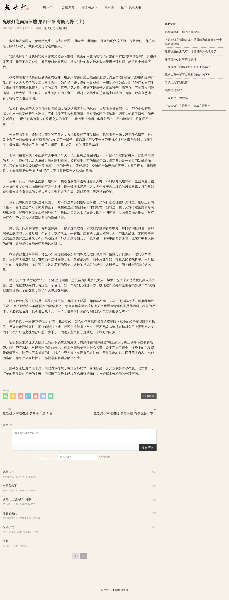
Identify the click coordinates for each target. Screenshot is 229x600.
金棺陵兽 (68, 7)
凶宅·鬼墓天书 (131, 7)
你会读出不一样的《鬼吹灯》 (183, 32)
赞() (148, 396)
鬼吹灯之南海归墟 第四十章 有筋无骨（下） (125, 413)
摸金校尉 (88, 7)
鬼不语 (109, 7)
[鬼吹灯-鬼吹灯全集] (16, 7)
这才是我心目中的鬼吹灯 (180, 59)
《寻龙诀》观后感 (176, 98)
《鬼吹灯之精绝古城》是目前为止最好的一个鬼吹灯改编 (193, 41)
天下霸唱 (115, 590)
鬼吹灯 (47, 7)
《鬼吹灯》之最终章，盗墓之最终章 (188, 106)
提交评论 (147, 447)
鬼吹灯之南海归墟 (55, 28)
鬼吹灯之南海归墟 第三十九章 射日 (28, 413)
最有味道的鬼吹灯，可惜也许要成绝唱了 (190, 51)
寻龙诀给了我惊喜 (176, 82)
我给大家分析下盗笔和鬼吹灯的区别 (188, 74)
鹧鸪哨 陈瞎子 (174, 90)
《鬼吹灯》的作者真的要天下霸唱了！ (189, 67)
